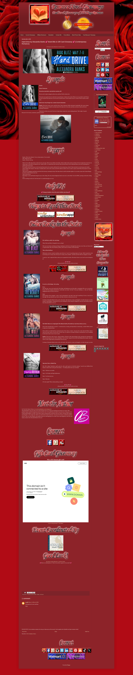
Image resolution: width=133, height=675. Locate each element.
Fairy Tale (97, 162)
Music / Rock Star (98, 184)
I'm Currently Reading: (102, 94)
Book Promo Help (76, 35)
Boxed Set (97, 142)
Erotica (96, 159)
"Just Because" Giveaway (89, 35)
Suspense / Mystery (98, 211)
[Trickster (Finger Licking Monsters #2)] (102, 107)
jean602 (27, 602)
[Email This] (27, 592)
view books (109, 126)
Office (96, 189)
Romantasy (97, 200)
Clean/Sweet (97, 145)
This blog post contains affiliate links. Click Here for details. (56, 46)
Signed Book (97, 205)
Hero (96, 170)
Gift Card (41, 594)
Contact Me (58, 35)
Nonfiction (97, 187)
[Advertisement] (55, 576)
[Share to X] (31, 592)
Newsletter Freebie (98, 186)
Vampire (96, 215)
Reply (26, 606)
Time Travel (97, 214)
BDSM (96, 138)
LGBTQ (96, 176)
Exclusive (97, 160)
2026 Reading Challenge (103, 117)
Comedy (96, 146)
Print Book (97, 193)
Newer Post (24, 631)
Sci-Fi (96, 201)
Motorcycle (97, 182)
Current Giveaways (30, 35)
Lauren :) (101, 120)
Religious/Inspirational (99, 195)
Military (96, 179)
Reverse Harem (98, 197)
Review (96, 198)
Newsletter (51, 35)
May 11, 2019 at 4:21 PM (33, 602)
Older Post (87, 631)
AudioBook (97, 134)
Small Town (97, 206)
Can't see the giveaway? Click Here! (55, 523)
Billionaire (97, 140)
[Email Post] (25, 592)
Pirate (96, 192)
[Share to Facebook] (32, 592)
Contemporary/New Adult (31, 594)
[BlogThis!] (29, 592)
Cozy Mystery (97, 149)
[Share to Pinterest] (34, 592)
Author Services (98, 137)
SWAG (96, 212)
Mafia (96, 178)
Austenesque (97, 135)
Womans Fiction (98, 219)
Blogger (68, 665)
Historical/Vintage (98, 171)
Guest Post (97, 168)
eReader (96, 156)
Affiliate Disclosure (41, 35)
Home (22, 35)
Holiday (96, 173)
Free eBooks (67, 35)
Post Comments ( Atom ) (31, 633)
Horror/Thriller (98, 175)
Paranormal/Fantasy (98, 190)
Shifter (96, 203)
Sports (96, 208)
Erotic (96, 157)
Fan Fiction (97, 164)
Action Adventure (98, 132)
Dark (96, 151)
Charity (96, 143)
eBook (96, 154)
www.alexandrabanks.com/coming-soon (43, 409)
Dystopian (97, 153)
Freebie (38, 594)
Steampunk (97, 209)
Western (96, 217)
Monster (96, 181)
